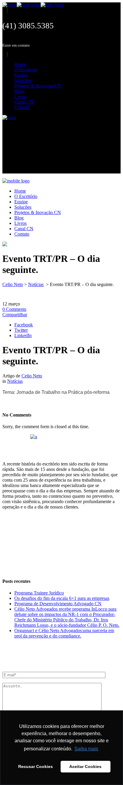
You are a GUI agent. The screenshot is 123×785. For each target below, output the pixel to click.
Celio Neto (12, 284)
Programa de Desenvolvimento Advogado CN (58, 603)
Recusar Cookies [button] (35, 766)
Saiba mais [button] (86, 748)
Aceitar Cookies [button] (85, 766)
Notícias (36, 284)
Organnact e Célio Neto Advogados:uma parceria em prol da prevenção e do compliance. (64, 633)
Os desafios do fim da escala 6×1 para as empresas (61, 598)
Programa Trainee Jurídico (39, 592)
